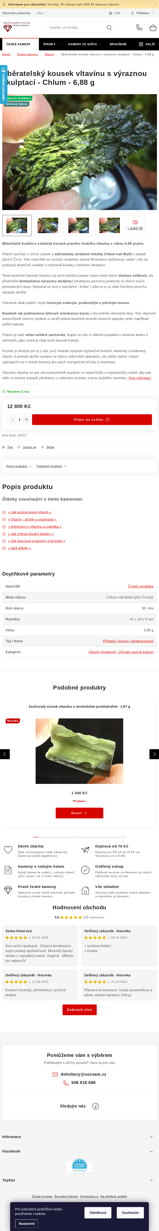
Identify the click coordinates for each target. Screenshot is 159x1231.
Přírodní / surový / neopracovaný (128, 641)
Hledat (109, 27)
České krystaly (42, 1196)
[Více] (147, 44)
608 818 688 (140, 28)
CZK (117, 13)
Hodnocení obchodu (79, 907)
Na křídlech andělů (113, 1196)
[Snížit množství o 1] (13, 420)
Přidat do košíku (89, 419)
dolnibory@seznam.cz (83, 1074)
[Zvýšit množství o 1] (26, 420)
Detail (76, 813)
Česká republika (141, 586)
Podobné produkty (49, 466)
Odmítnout (98, 1212)
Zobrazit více (79, 1009)
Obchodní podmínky (16, 13)
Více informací (140, 378)
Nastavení (27, 1223)
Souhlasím (130, 1212)
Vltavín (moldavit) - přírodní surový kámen (121, 652)
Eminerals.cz (89, 1196)
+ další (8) (135, 228)
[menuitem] (20, 44)
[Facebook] (95, 1106)
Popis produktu (17, 466)
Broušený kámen (66, 1196)
